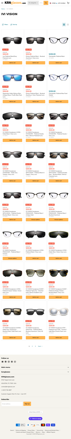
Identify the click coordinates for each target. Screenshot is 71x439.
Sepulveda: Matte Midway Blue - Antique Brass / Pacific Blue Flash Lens (12, 95)
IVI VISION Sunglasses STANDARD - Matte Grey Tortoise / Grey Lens (10, 172)
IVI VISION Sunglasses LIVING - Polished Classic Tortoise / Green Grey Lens (12, 290)
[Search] (46, 3)
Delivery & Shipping (21, 430)
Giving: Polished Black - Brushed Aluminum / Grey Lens (35, 57)
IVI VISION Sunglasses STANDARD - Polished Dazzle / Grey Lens (58, 133)
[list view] (68, 24)
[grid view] (64, 24)
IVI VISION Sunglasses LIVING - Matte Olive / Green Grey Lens (58, 251)
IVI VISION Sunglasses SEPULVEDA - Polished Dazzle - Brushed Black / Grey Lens (12, 213)
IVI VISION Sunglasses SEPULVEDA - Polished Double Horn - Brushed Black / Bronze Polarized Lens (58, 173)
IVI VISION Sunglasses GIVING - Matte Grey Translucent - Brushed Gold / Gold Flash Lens (12, 329)
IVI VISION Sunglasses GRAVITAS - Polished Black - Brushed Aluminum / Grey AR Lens (34, 330)
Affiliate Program (50, 432)
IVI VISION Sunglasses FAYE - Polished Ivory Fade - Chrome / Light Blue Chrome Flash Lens (58, 329)
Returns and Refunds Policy (52, 430)
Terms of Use (40, 430)
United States (34, 412)
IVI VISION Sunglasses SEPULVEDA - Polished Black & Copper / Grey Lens (35, 172)
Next (39, 346)
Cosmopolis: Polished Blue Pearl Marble (58, 94)
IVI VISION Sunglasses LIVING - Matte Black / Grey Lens (12, 133)
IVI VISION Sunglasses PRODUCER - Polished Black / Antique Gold (34, 213)
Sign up (27, 404)
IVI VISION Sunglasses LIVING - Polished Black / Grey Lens (35, 251)
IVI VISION (5, 59)
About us (38, 432)
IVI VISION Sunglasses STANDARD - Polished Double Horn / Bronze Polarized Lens (35, 133)
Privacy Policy (31, 430)
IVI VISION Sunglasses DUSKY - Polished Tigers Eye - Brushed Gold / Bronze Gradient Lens (35, 290)
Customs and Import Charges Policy (25, 432)
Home (3, 9)
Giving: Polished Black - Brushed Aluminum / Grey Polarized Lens (35, 94)
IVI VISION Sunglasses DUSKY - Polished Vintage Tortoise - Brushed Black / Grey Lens (58, 290)
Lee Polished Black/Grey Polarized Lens (10, 57)
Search (12, 430)
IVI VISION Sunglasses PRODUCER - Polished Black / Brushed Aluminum (57, 213)
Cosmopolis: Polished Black (57, 56)
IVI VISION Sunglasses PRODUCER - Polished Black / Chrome (11, 251)
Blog (43, 432)
